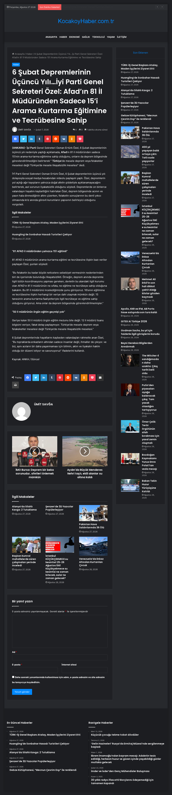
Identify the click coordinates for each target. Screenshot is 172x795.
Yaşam (111, 37)
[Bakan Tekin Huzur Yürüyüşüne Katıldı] (130, 485)
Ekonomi (74, 37)
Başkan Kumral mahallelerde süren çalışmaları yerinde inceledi (24, 560)
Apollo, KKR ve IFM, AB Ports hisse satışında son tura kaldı (139, 310)
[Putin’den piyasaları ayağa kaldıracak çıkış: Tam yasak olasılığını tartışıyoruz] (130, 389)
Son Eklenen (140, 52)
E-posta (17, 664)
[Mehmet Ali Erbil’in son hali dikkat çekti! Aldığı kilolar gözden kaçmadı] (130, 284)
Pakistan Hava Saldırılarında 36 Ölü (91, 526)
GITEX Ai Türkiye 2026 (134, 321)
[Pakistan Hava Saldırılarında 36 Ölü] (93, 513)
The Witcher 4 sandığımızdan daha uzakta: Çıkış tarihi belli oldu (150, 364)
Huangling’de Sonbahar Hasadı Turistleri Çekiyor (42, 234)
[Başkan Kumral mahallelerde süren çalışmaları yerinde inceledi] (26, 545)
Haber (63, 37)
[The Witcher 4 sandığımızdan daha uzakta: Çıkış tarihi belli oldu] (130, 360)
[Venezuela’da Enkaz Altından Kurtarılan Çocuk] (93, 546)
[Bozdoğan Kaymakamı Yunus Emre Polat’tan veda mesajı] (130, 459)
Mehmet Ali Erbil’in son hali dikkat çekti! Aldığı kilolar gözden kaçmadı (151, 288)
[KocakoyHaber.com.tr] (86, 21)
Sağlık (86, 37)
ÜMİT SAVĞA (24, 129)
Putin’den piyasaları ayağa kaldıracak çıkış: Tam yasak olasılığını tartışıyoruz (149, 397)
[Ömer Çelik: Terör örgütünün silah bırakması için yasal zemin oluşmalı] (130, 426)
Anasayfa (51, 37)
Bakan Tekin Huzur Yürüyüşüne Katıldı (149, 486)
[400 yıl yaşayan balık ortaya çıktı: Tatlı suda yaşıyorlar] (130, 151)
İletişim (121, 37)
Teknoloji (98, 37)
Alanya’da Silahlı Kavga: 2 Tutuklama (81, 7)
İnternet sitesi (69, 664)
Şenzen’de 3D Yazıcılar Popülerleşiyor (59, 508)
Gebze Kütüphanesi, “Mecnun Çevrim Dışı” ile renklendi (139, 117)
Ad (14, 652)
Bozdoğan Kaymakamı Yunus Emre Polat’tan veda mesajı (149, 462)
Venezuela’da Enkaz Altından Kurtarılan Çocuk (91, 562)
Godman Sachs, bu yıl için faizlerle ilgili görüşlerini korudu (140, 332)
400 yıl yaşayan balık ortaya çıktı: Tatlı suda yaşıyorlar (150, 154)
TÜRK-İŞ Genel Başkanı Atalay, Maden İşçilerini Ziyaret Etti (47, 222)
